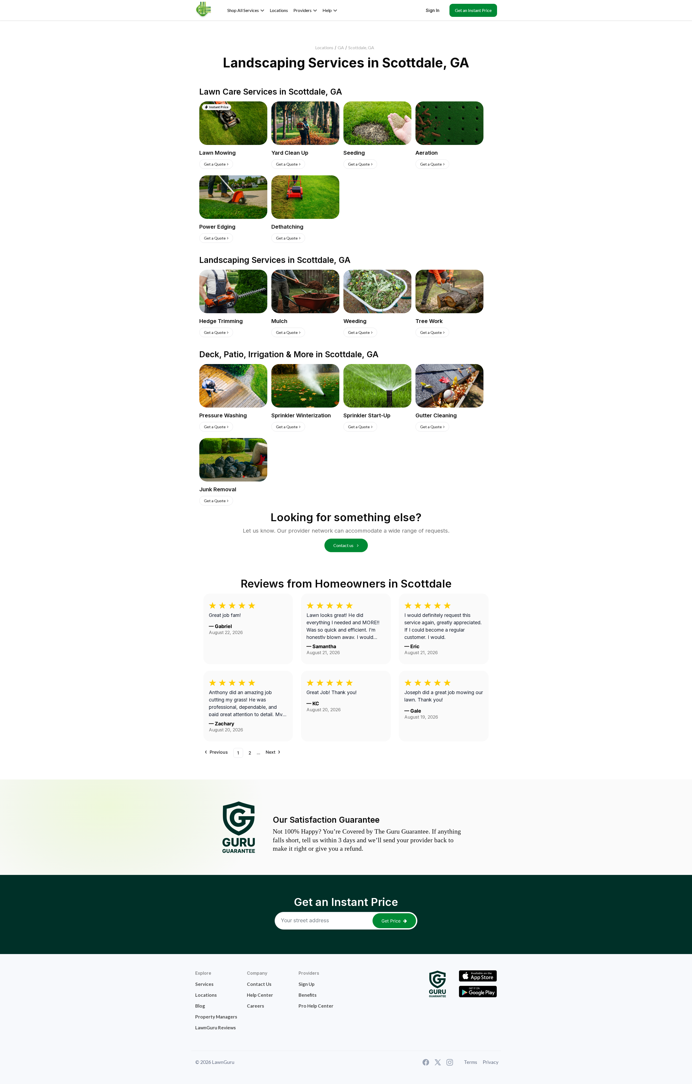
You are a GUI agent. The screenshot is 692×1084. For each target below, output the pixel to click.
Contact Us (259, 984)
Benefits (307, 995)
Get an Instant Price (473, 10)
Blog (200, 1006)
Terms (470, 1062)
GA (341, 47)
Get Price (391, 921)
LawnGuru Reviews (215, 1027)
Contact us (343, 545)
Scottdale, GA (361, 47)
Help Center (260, 995)
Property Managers (216, 1017)
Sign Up (307, 984)
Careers (255, 1006)
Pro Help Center (316, 1006)
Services (204, 984)
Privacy (490, 1062)
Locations (324, 47)
